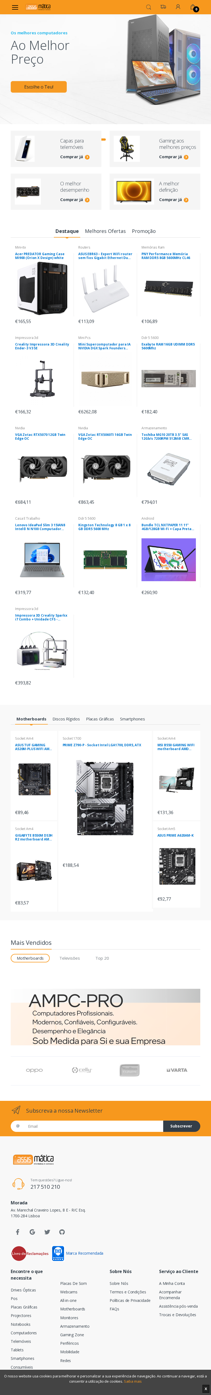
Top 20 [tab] (102, 958)
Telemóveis (21, 1341)
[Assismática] (38, 7)
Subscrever (181, 1126)
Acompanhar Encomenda (170, 1294)
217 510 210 (45, 1186)
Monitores (69, 1317)
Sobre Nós (119, 1283)
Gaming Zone (72, 1334)
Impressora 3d (26, 337)
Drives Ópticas (23, 1290)
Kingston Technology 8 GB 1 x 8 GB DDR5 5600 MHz (104, 527)
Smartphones (22, 1358)
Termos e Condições (128, 1291)
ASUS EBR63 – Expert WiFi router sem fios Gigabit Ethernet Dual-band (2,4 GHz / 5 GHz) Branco (105, 256)
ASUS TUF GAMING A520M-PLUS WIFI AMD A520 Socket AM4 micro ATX (33, 747)
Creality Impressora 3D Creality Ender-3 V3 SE (42, 346)
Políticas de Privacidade (130, 1300)
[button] (149, 6)
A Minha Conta (172, 1283)
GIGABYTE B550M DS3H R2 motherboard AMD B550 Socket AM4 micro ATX (33, 837)
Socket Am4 (24, 738)
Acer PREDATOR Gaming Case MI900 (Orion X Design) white (39, 256)
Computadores (24, 1332)
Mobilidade (69, 1351)
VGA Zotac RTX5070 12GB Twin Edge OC (40, 437)
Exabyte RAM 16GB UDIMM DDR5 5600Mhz (168, 346)
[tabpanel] (105, 59)
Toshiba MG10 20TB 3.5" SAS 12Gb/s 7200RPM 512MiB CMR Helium (165, 437)
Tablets (17, 1349)
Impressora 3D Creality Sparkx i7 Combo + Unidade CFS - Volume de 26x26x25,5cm (41, 617)
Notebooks (20, 1324)
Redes (65, 1360)
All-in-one (68, 1300)
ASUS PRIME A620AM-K (175, 835)
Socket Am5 (166, 828)
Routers (84, 247)
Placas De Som (73, 1283)
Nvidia (20, 428)
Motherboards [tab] (30, 958)
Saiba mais (133, 1381)
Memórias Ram (153, 247)
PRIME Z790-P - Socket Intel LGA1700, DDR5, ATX (102, 745)
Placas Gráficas (24, 1307)
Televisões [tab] (69, 958)
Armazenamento (154, 428)
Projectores (21, 1315)
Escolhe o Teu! (38, 86)
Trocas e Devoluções (177, 1314)
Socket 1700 (72, 738)
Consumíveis (22, 1367)
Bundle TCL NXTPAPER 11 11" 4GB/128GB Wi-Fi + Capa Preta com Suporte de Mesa (166, 527)
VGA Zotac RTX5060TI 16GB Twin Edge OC (105, 437)
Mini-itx (20, 247)
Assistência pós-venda (178, 1306)
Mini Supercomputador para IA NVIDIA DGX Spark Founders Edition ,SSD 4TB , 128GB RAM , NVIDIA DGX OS (104, 346)
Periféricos (69, 1343)
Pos (14, 1298)
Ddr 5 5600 (150, 337)
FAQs (114, 1309)
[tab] (67, 231)
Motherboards (72, 1309)
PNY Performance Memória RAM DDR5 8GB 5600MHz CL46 (165, 256)
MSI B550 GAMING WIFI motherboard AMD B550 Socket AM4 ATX (176, 747)
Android (147, 518)
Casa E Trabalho (27, 518)
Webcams (68, 1291)
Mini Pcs (84, 337)
